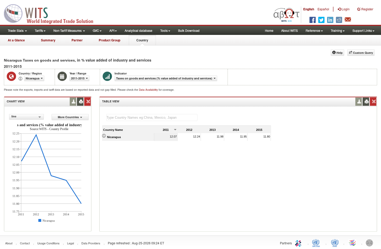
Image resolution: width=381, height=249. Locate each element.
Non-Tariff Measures (67, 30)
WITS (52, 13)
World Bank (370, 242)
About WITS (289, 30)
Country (142, 40)
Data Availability (149, 90)
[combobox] (26, 117)
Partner (77, 40)
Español (323, 9)
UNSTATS (335, 242)
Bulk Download (189, 30)
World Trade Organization (353, 242)
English (308, 9)
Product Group (109, 40)
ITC (299, 242)
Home (269, 30)
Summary (48, 40)
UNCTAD (317, 242)
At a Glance (16, 40)
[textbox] (151, 117)
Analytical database (138, 30)
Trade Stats (16, 30)
